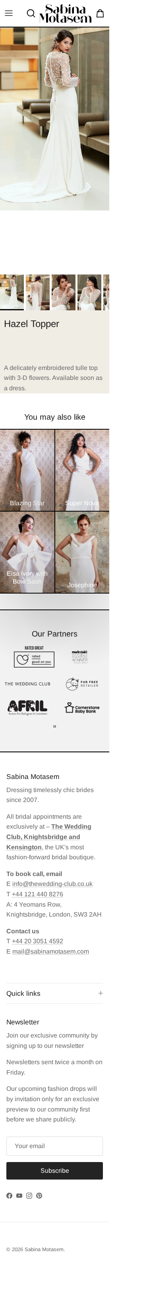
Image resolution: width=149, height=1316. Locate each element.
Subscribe (74, 1284)
